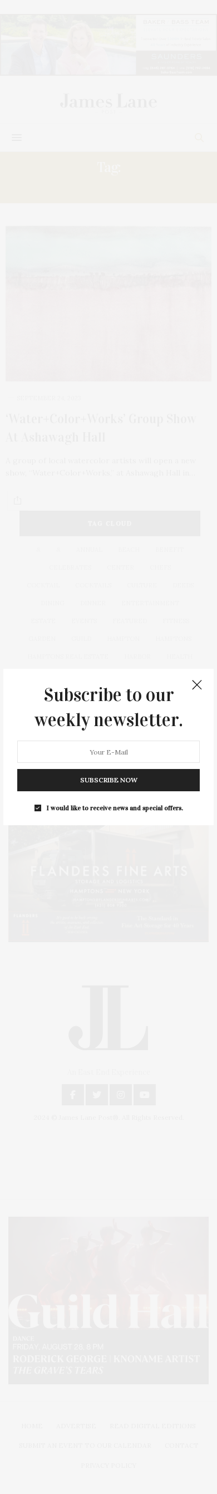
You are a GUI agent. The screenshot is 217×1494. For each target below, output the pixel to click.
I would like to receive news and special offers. (115, 808)
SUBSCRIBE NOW (108, 780)
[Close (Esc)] (197, 685)
